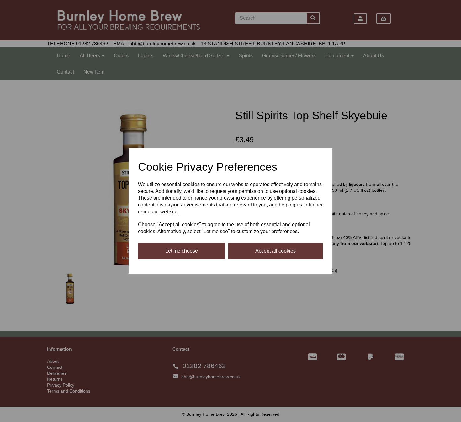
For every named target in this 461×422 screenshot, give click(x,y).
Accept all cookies (275, 250)
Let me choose (181, 250)
